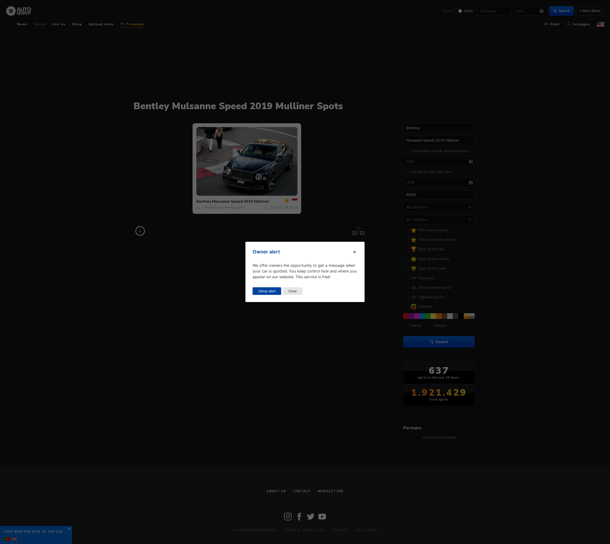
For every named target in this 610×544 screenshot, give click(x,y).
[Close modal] (354, 252)
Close (292, 291)
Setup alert (266, 291)
